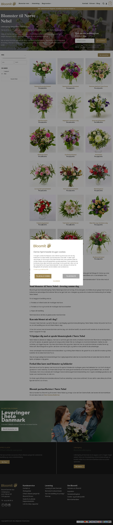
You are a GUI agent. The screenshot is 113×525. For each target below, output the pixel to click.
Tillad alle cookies (43, 276)
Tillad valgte (71, 276)
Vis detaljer (56, 281)
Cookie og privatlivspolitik (41, 269)
